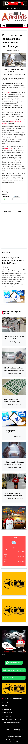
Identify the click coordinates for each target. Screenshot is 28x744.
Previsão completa (7, 563)
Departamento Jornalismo (15, 670)
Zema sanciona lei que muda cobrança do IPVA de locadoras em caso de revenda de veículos (14, 338)
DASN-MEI (7, 92)
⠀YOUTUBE (7, 705)
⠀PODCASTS (7, 709)
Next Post (5, 253)
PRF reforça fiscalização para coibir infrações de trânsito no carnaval (14, 369)
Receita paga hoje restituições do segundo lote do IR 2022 (13, 260)
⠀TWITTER (7, 702)
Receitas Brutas (8, 148)
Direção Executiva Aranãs (15, 678)
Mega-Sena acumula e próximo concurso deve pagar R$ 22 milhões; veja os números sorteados (14, 400)
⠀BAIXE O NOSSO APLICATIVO (13, 719)
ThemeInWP (14, 742)
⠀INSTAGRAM (7, 712)
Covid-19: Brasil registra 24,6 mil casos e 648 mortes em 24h (14, 463)
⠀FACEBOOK (7, 716)
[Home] (3, 25)
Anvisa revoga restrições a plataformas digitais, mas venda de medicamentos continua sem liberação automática (13, 495)
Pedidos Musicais (15, 662)
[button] (24, 631)
